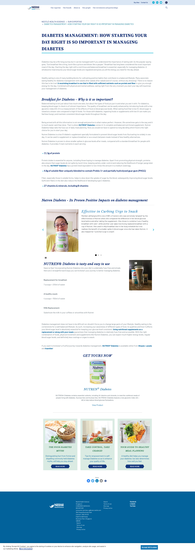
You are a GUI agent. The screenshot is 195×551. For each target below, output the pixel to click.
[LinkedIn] (157, 2)
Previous (42, 230)
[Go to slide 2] (98, 255)
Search (78, 523)
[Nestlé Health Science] (33, 8)
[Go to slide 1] (96, 255)
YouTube (132, 506)
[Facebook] (153, 2)
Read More (60, 466)
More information (25, 549)
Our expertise (56, 8)
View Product (97, 405)
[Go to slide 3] (101, 255)
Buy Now (136, 2)
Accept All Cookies (149, 547)
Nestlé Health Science (53, 21)
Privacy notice (80, 529)
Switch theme (166, 2)
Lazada (149, 346)
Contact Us (144, 2)
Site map (79, 527)
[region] (97, 547)
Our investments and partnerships (105, 8)
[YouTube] (161, 2)
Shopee (141, 346)
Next (153, 230)
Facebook (133, 502)
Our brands (67, 8)
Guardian (49, 348)
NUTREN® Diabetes (87, 125)
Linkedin (132, 504)
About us (77, 8)
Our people (86, 8)
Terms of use (80, 525)
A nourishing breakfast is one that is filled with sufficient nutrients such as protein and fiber (96, 83)
